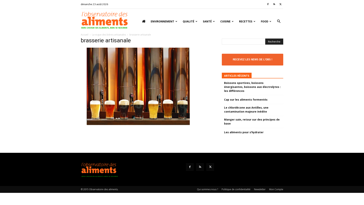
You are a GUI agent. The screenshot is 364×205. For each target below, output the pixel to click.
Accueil (84, 34)
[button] (278, 22)
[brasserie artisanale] (138, 124)
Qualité (188, 21)
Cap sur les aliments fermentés (246, 99)
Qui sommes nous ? (207, 189)
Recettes (245, 21)
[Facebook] (268, 4)
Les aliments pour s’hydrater (244, 132)
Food (264, 21)
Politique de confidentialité (236, 189)
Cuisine (225, 21)
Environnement (162, 21)
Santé (207, 21)
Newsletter (260, 189)
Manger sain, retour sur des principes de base (252, 121)
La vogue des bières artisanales (109, 34)
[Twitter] (280, 4)
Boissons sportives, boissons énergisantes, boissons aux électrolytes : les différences (252, 87)
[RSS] (274, 4)
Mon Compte (276, 189)
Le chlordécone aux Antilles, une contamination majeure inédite (246, 109)
